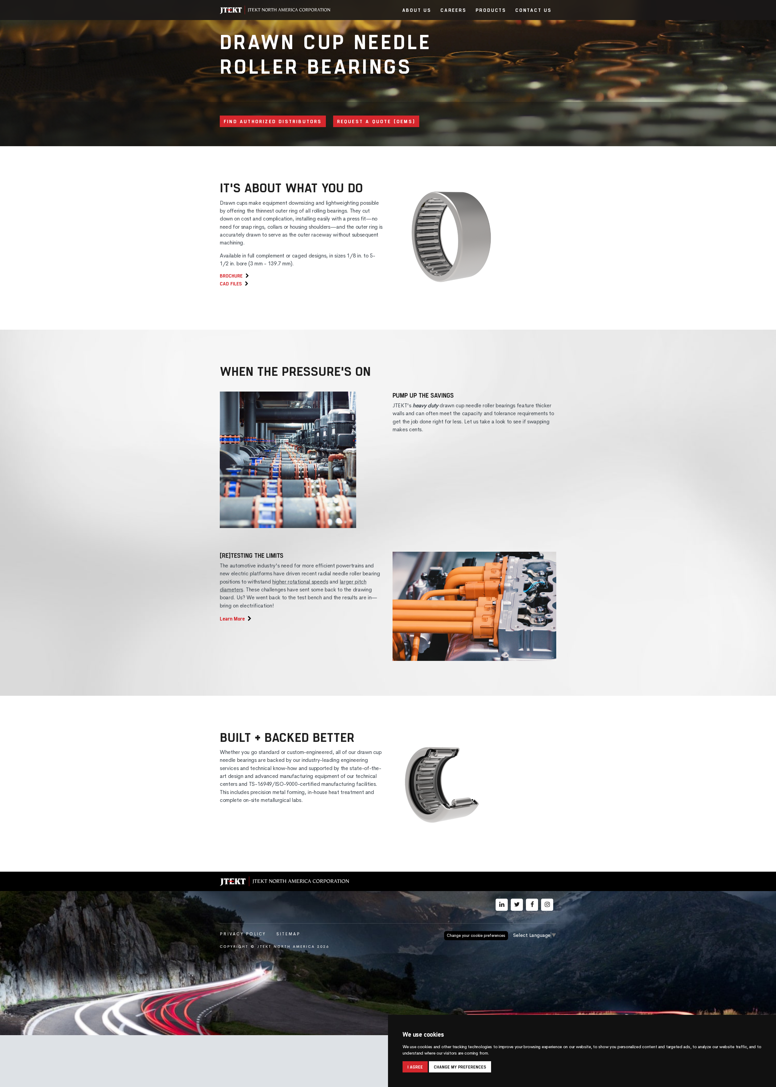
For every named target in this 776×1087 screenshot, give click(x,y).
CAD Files (231, 283)
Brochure (231, 275)
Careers (453, 10)
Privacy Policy (243, 934)
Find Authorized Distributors (273, 121)
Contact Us (533, 10)
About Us (416, 10)
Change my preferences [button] (460, 1066)
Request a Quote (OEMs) (376, 121)
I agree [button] (415, 1066)
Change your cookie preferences (476, 935)
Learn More (232, 618)
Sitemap (288, 934)
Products (491, 10)
